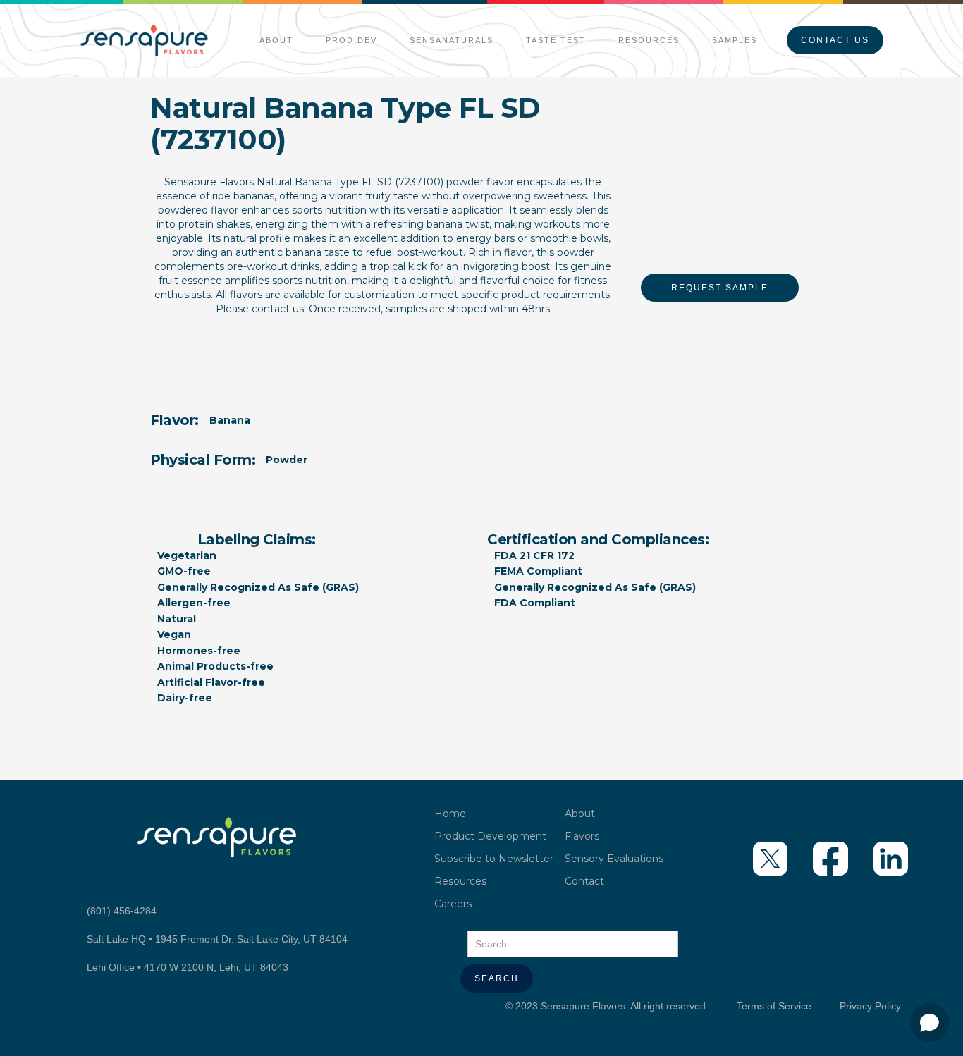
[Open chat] (929, 1022)
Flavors (582, 836)
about (276, 40)
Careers (453, 903)
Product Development (490, 836)
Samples (734, 40)
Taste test (556, 40)
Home (450, 813)
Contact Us (835, 40)
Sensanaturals (451, 40)
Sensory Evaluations (614, 858)
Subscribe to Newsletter (493, 858)
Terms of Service (774, 1006)
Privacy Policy (870, 1006)
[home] (144, 40)
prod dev (351, 40)
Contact (584, 881)
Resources (649, 40)
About (580, 813)
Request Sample (719, 288)
